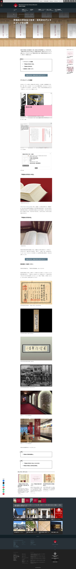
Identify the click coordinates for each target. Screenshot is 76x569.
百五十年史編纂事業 (16, 546)
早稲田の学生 (15, 557)
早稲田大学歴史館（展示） (43, 519)
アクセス (23, 543)
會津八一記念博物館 (29, 519)
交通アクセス (24, 556)
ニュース (16, 14)
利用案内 (14, 543)
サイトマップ (23, 544)
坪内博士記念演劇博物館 (18, 519)
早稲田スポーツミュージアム (55, 519)
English (55, 559)
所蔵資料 (14, 544)
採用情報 (23, 559)
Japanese (55, 558)
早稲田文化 (32, 542)
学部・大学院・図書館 (16, 556)
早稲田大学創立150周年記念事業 (26, 206)
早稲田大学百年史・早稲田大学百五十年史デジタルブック (36, 75)
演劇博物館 (32, 543)
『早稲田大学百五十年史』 (29, 64)
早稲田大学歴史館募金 (28, 454)
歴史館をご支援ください (29, 68)
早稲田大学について (16, 555)
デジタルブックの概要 (28, 61)
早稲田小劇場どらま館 (54, 532)
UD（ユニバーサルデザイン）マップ (25, 558)
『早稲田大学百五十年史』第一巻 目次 (31, 463)
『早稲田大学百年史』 (28, 66)
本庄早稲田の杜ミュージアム (18, 532)
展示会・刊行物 (15, 545)
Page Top (38, 536)
